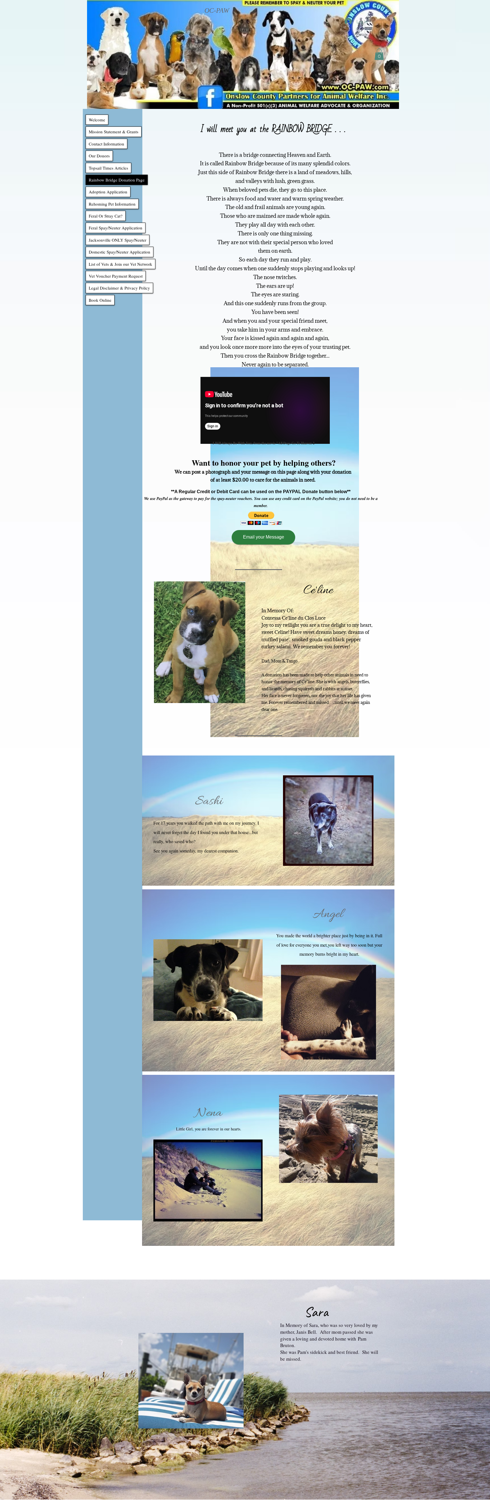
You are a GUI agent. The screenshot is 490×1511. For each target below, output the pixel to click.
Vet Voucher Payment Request (116, 276)
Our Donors (99, 156)
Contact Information (106, 144)
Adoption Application (108, 192)
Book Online (100, 300)
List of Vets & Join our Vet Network (120, 264)
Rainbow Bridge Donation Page (117, 180)
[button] (379, 54)
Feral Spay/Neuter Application (115, 228)
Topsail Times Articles (108, 168)
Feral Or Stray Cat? (105, 216)
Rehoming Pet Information (112, 204)
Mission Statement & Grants (113, 131)
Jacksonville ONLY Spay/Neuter (117, 240)
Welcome (97, 120)
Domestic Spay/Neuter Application (119, 252)
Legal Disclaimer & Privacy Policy (119, 288)
